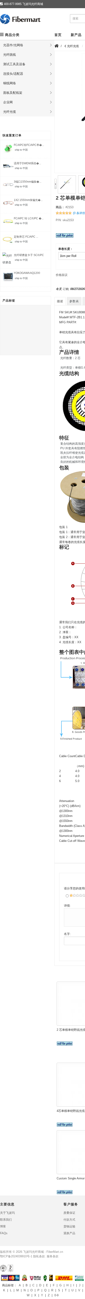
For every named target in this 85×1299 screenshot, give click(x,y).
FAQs (3, 1233)
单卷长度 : (65, 249)
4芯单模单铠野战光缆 (71, 1111)
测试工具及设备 (14, 64)
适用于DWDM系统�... (27, 163)
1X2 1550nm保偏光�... (28, 200)
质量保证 (69, 1212)
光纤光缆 (9, 111)
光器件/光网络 (13, 45)
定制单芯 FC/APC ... (26, 236)
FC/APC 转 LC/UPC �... (29, 218)
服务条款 (52, 1256)
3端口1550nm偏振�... (27, 181)
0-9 (56, 1295)
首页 (58, 35)
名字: (67, 934)
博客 (3, 1226)
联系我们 (6, 1219)
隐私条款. (39, 1256)
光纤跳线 (9, 54)
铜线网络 (9, 83)
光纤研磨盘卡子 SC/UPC (29, 255)
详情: (67, 905)
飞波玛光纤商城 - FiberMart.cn (43, 1251)
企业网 (8, 102)
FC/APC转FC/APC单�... (29, 145)
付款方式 (69, 1219)
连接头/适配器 (13, 73)
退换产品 (69, 1233)
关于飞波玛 (7, 1212)
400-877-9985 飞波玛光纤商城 (23, 4)
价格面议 (62, 275)
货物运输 (69, 1226)
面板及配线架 (12, 92)
